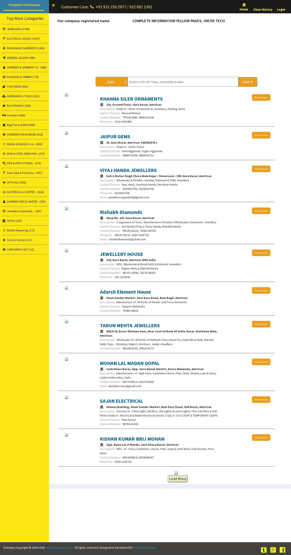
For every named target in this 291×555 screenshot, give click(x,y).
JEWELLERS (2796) (17, 29)
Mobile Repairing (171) (20, 230)
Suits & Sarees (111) (19, 240)
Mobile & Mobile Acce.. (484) (24, 144)
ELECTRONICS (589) (18, 106)
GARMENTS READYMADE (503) (24, 134)
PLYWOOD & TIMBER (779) (22, 77)
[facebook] (283, 550)
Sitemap (8, 547)
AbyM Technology (144, 547)
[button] (53, 5)
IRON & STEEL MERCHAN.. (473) (25, 154)
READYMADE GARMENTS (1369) (25, 48)
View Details (261, 97)
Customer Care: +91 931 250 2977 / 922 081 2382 (106, 6)
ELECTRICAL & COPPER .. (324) (25, 192)
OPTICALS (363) (16, 182)
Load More (177, 478)
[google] (273, 550)
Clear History (262, 9)
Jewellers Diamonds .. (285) (23, 211)
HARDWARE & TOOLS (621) (23, 96)
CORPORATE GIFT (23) (20, 249)
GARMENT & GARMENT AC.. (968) (26, 67)
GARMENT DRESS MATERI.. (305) (26, 201)
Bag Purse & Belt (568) (20, 125)
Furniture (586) (15, 115)
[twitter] (264, 550)
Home (244, 9)
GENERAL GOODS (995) (20, 58)
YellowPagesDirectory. (59, 547)
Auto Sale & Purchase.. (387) (24, 173)
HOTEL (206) (14, 221)
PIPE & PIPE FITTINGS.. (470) (23, 163)
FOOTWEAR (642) (17, 86)
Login (281, 9)
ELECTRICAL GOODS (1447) (23, 38)
